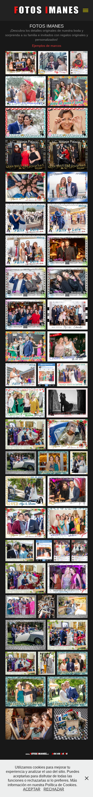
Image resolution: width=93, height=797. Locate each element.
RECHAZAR (54, 789)
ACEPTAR (31, 789)
